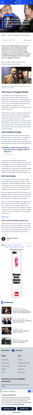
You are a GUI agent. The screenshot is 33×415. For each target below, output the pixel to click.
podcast (24, 223)
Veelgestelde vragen (24, 363)
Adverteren (21, 369)
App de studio (22, 366)
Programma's (5, 363)
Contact (20, 359)
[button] (2, 2)
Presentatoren (6, 366)
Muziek (4, 369)
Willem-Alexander (15, 247)
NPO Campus (21, 372)
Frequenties (5, 359)
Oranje (22, 247)
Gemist (3, 372)
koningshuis (8, 245)
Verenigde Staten (17, 245)
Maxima (7, 247)
